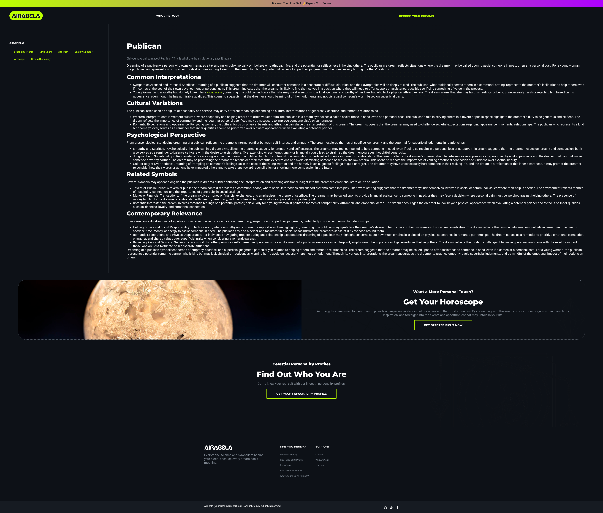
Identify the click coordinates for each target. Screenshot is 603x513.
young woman (215, 92)
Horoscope (19, 59)
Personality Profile (23, 51)
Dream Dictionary (41, 59)
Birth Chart (46, 51)
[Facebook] (397, 507)
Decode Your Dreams (416, 16)
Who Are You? (167, 15)
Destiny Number (83, 51)
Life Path (63, 51)
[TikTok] (391, 507)
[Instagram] (385, 507)
